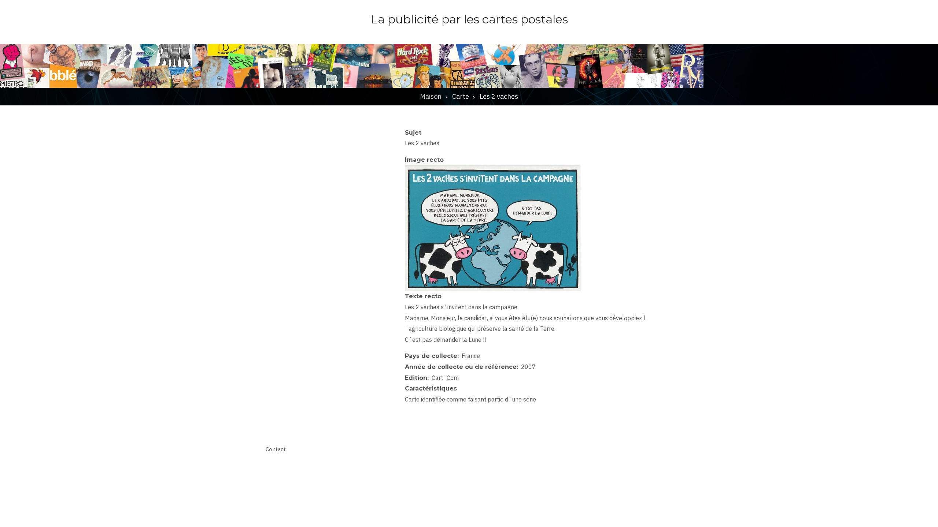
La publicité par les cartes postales (469, 19)
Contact (276, 449)
